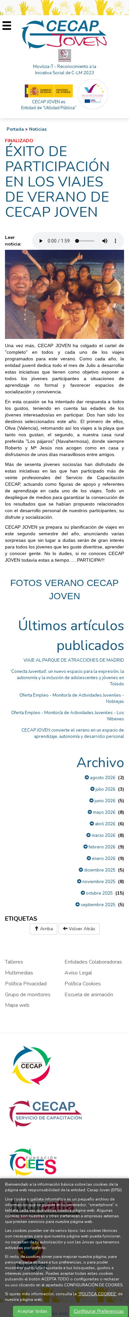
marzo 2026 (103, 836)
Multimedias (19, 972)
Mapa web (17, 1005)
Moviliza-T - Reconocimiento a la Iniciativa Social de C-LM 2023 (64, 70)
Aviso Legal (78, 972)
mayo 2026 (103, 812)
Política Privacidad (26, 983)
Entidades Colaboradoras (93, 962)
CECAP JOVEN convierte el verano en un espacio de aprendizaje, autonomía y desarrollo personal (73, 733)
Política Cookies (82, 983)
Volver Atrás (81, 929)
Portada (15, 129)
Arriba (46, 929)
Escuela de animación (88, 994)
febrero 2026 (101, 847)
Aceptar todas (32, 1311)
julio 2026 (105, 789)
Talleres (14, 962)
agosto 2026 (102, 778)
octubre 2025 (99, 893)
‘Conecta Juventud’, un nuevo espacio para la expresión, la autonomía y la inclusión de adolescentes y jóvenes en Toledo (67, 678)
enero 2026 (103, 859)
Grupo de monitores (28, 994)
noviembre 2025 (98, 882)
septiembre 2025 (97, 905)
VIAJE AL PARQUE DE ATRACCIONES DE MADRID (73, 660)
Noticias (38, 129)
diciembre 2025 (99, 870)
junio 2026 (104, 801)
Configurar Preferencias (99, 1311)
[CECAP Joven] (65, 34)
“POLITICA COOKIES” (97, 1294)
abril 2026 (104, 824)
